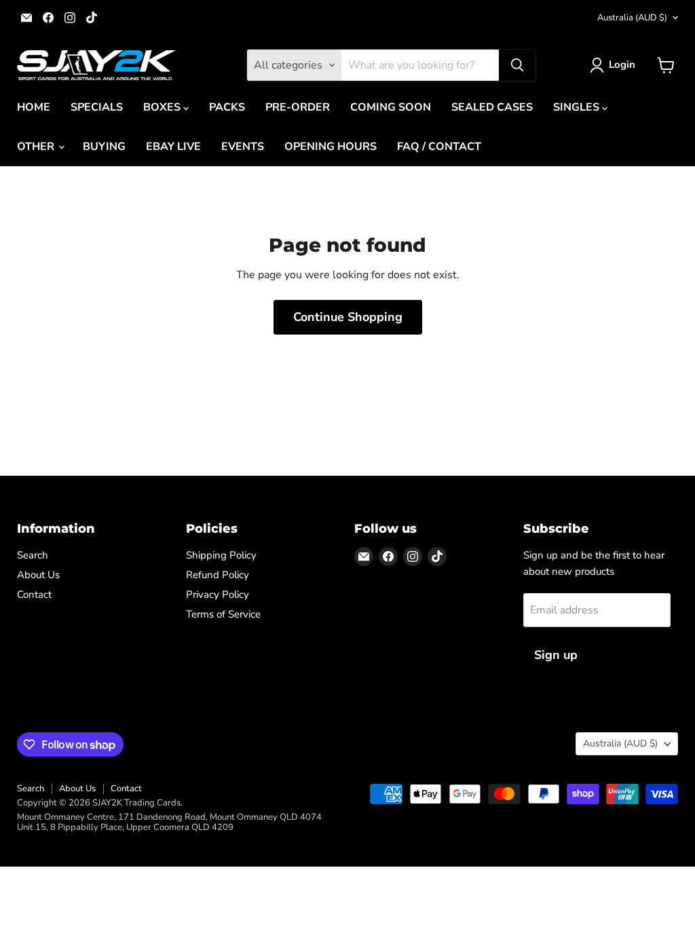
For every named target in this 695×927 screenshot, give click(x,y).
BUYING (104, 146)
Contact (34, 594)
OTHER (37, 146)
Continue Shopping (347, 317)
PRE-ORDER (297, 107)
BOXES (163, 107)
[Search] (517, 65)
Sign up (556, 655)
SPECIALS (97, 107)
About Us (38, 575)
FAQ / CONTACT (439, 146)
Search (32, 555)
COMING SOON (390, 107)
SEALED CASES (492, 107)
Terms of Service (223, 614)
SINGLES (577, 107)
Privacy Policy (217, 594)
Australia (632, 18)
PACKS (227, 107)
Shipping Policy (221, 555)
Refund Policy (217, 575)
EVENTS (242, 146)
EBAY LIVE (173, 146)
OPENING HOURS (330, 146)
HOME (33, 107)
